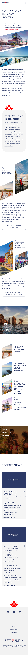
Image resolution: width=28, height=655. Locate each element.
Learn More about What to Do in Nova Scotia (14, 293)
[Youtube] (20, 612)
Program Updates (10, 517)
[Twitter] (8, 612)
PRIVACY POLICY (14, 632)
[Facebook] (14, 612)
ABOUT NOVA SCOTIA (14, 623)
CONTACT (14, 626)
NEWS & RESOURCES (14, 629)
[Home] (6, 3)
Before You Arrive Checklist (14, 227)
